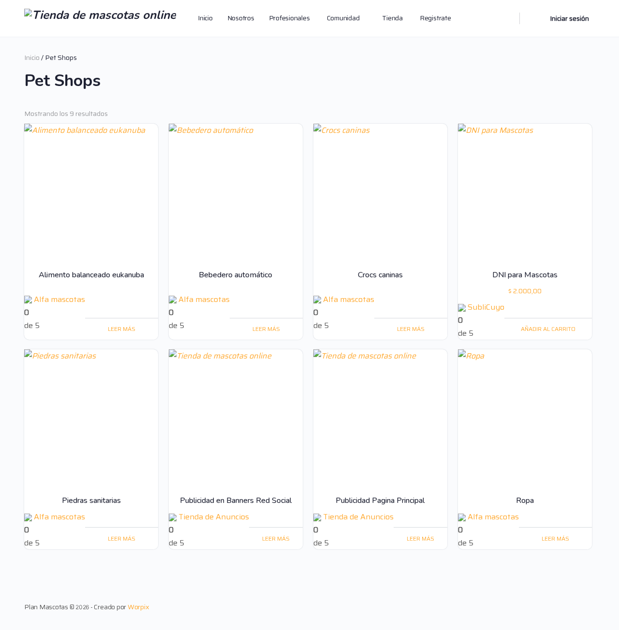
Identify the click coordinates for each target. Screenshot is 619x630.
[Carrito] (534, 18)
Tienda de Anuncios (213, 517)
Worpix (138, 606)
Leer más (121, 328)
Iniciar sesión (569, 18)
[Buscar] (506, 18)
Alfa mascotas (59, 299)
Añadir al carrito (548, 328)
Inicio (32, 57)
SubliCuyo (486, 307)
